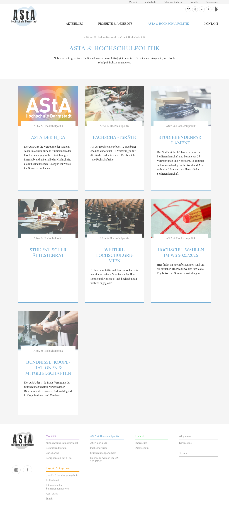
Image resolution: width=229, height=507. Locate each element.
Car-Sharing (52, 452)
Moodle (194, 2)
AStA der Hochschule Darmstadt (24, 16)
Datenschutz (141, 447)
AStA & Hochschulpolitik (168, 23)
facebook (27, 469)
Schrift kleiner (202, 9)
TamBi (49, 498)
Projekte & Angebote (115, 23)
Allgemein (185, 436)
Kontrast (215, 9)
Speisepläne (212, 2)
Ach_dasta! (52, 493)
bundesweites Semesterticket (62, 442)
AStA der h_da (98, 442)
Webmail (133, 2)
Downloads (185, 442)
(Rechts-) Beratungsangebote (62, 475)
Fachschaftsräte (98, 447)
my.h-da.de (150, 2)
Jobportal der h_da (173, 2)
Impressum (141, 442)
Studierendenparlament (103, 452)
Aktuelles (74, 23)
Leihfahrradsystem (56, 447)
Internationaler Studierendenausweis (57, 486)
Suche (195, 9)
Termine (183, 453)
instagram (16, 469)
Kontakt (211, 23)
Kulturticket (52, 480)
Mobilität (51, 436)
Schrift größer (208, 9)
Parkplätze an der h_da (59, 457)
